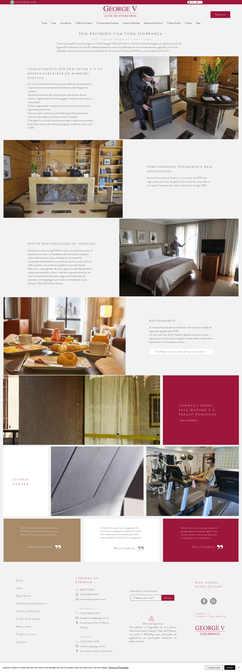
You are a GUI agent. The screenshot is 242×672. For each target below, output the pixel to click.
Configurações (213, 667)
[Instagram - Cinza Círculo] (213, 601)
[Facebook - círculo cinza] (204, 601)
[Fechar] (238, 667)
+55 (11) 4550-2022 (25, 2)
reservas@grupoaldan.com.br (92, 599)
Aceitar (230, 667)
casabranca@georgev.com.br (92, 646)
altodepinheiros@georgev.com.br (94, 618)
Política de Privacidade (118, 667)
